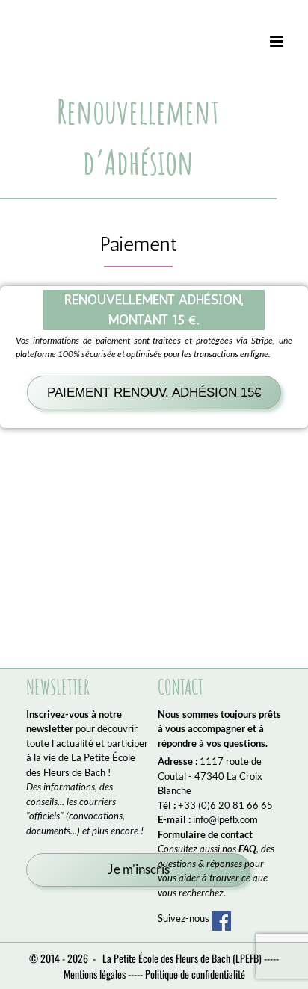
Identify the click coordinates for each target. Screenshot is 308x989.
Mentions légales (95, 974)
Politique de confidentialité (195, 974)
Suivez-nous (185, 918)
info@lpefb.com (225, 819)
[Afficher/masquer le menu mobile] (278, 42)
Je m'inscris (139, 869)
